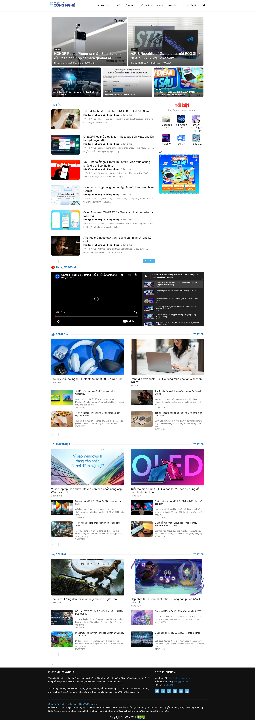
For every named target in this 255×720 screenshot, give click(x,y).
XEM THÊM (198, 334)
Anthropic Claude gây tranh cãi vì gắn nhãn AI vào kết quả (117, 239)
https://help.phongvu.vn (179, 678)
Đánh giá (129, 5)
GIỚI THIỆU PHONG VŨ (165, 672)
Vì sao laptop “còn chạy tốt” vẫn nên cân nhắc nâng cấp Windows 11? (86, 490)
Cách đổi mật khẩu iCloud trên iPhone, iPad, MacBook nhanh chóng (176, 524)
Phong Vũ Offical (66, 267)
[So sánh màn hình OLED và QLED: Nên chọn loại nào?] (62, 507)
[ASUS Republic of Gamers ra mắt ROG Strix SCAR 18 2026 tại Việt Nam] (165, 41)
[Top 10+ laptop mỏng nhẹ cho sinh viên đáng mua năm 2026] (142, 419)
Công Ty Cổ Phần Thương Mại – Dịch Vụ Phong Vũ (72, 704)
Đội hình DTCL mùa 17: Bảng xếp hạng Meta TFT (178, 611)
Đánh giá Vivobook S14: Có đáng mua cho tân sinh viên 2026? (166, 380)
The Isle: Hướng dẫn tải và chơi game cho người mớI (84, 599)
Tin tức (117, 5)
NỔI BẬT (181, 105)
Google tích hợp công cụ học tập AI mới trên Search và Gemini (118, 189)
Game (158, 5)
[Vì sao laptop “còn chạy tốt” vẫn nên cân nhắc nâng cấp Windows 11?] (87, 467)
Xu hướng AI (173, 5)
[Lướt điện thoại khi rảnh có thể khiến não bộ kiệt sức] (65, 119)
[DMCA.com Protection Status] (140, 717)
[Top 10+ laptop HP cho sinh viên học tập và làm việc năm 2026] (62, 419)
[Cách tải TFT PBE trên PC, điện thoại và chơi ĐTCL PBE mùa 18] (62, 617)
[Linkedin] (163, 691)
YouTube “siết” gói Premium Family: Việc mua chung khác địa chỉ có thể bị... (116, 163)
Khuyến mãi (191, 5)
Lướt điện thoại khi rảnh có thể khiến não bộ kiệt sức (116, 111)
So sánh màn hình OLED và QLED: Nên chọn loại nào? (98, 502)
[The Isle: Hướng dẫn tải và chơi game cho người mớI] (87, 577)
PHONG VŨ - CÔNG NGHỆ (61, 672)
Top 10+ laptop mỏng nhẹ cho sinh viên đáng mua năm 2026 (178, 414)
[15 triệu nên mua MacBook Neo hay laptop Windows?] (62, 397)
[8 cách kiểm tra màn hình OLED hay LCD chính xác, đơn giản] (142, 507)
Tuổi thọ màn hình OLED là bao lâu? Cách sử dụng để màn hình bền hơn (165, 490)
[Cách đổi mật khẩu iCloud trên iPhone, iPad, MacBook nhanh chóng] (142, 529)
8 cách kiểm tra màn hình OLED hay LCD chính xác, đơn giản (179, 502)
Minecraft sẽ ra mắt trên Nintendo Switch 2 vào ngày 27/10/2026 (99, 634)
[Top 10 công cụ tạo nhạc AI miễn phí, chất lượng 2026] (62, 529)
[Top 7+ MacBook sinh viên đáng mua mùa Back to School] (142, 397)
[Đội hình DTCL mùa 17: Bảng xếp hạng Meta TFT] (142, 617)
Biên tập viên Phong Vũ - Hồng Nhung (101, 115)
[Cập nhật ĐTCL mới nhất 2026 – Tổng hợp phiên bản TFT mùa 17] (167, 577)
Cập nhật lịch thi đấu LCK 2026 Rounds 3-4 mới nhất (177, 634)
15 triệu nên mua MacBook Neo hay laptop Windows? (95, 392)
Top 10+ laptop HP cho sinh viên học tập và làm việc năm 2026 (97, 414)
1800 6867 (168, 685)
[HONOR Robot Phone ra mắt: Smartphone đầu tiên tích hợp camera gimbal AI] (89, 41)
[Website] (175, 691)
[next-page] (57, 261)
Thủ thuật (144, 5)
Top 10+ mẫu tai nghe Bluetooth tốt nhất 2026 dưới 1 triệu (87, 379)
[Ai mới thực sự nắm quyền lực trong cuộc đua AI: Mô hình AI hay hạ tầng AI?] (76, 82)
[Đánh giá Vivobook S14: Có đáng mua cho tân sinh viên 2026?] (167, 357)
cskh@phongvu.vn (182, 681)
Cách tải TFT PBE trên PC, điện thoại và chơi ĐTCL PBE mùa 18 (99, 612)
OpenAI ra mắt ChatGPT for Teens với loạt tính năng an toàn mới (118, 214)
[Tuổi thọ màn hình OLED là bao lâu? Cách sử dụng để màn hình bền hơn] (167, 467)
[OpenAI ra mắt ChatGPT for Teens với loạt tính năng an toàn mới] (65, 220)
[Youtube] (181, 691)
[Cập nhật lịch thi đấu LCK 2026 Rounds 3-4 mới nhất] (142, 639)
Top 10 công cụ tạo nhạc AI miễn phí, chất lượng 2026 (97, 524)
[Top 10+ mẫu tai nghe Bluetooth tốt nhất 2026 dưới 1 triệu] (87, 357)
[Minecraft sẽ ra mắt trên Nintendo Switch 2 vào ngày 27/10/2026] (62, 639)
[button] (204, 5)
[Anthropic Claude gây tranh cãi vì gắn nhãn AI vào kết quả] (65, 246)
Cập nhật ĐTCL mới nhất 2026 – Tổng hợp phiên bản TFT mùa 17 (167, 600)
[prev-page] (52, 261)
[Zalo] (187, 691)
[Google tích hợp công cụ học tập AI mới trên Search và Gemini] (65, 195)
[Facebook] (157, 691)
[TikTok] (169, 691)
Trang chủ (101, 5)
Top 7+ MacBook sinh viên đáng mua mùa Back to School (178, 392)
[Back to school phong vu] (179, 195)
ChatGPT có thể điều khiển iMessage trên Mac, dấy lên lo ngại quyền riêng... (118, 138)
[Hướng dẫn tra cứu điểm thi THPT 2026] (127, 82)
